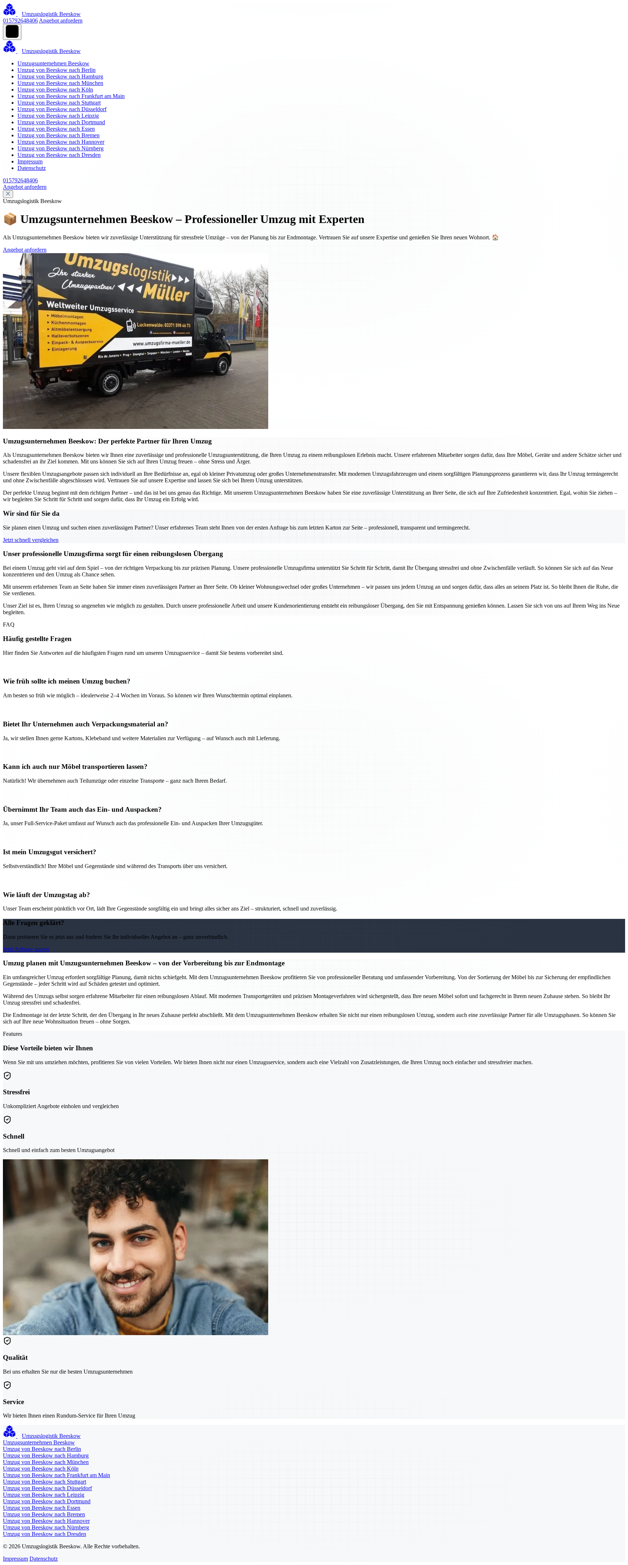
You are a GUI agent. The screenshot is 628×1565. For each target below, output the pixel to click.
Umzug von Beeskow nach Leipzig (58, 116)
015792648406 (20, 20)
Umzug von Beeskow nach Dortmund (61, 122)
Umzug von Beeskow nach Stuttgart (59, 103)
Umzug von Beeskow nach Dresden (59, 155)
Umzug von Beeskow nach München (60, 83)
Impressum (30, 161)
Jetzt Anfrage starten (26, 949)
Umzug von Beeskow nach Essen (56, 129)
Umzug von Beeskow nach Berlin (56, 70)
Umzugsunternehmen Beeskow (53, 63)
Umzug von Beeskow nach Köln (55, 89)
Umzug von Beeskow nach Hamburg (60, 76)
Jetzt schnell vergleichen (31, 540)
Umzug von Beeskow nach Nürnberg (60, 148)
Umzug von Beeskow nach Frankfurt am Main (71, 96)
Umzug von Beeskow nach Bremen (58, 135)
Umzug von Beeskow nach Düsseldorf (61, 109)
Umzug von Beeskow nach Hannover (60, 142)
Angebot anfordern (60, 20)
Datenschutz (31, 168)
